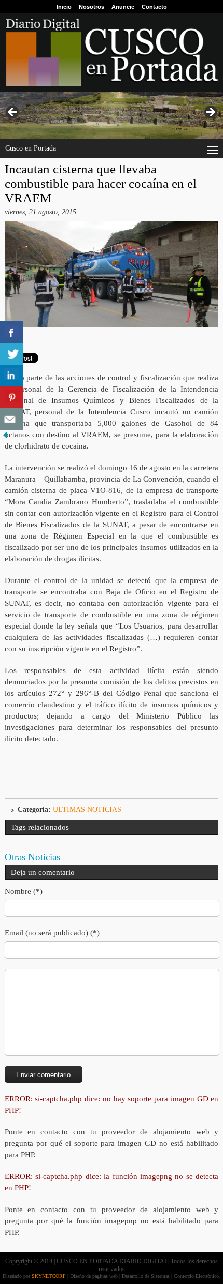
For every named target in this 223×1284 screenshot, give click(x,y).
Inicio (64, 7)
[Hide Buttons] (5, 438)
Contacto (154, 7)
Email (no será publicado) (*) (52, 933)
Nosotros (91, 7)
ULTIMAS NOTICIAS (87, 809)
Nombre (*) (24, 891)
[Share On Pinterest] (11, 397)
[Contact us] (11, 419)
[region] (111, 115)
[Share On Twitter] (11, 354)
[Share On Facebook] (11, 332)
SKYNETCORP (49, 1276)
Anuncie (123, 7)
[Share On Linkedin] (11, 376)
